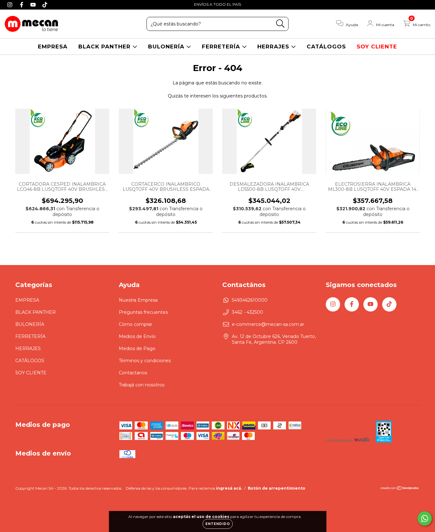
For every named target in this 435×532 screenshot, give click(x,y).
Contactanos (133, 373)
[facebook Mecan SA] (22, 4)
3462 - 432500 (247, 312)
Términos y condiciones (145, 360)
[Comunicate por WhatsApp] (424, 518)
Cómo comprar (135, 324)
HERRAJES (274, 46)
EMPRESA (53, 46)
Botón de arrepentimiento (276, 488)
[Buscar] (280, 23)
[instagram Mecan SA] (11, 4)
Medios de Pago (137, 348)
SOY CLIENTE (377, 46)
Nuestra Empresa (138, 300)
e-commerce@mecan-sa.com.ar (268, 324)
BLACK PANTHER (105, 46)
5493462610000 (249, 300)
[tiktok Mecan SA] (45, 4)
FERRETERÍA (222, 46)
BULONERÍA (167, 46)
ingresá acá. (229, 488)
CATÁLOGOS (326, 46)
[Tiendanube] (400, 488)
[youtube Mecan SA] (34, 4)
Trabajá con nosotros (141, 385)
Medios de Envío (137, 336)
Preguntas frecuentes (143, 312)
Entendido (217, 524)
